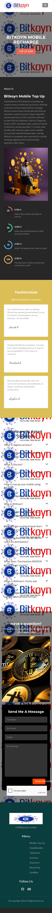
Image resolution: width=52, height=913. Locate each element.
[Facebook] (22, 889)
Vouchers (34, 862)
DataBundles (36, 847)
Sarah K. (14, 327)
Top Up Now (26, 51)
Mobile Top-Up (37, 842)
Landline (33, 872)
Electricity (34, 867)
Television (34, 852)
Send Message (40, 781)
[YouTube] (29, 889)
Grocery (33, 857)
